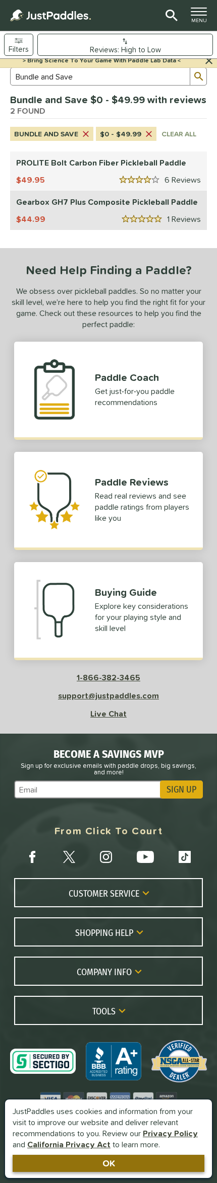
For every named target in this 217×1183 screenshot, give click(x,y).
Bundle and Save (46, 134)
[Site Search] (170, 16)
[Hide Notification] (209, 61)
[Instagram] (106, 857)
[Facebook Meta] (32, 857)
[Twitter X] (69, 857)
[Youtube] (145, 857)
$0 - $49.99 (120, 134)
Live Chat (108, 713)
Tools (104, 1011)
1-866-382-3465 (108, 677)
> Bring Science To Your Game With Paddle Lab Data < (102, 60)
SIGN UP (181, 789)
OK (108, 1163)
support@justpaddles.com (108, 695)
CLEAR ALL (178, 134)
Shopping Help (104, 932)
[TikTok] (185, 857)
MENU (202, 17)
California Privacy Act (69, 1144)
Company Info (104, 972)
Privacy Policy (170, 1133)
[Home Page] (50, 15)
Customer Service (104, 893)
